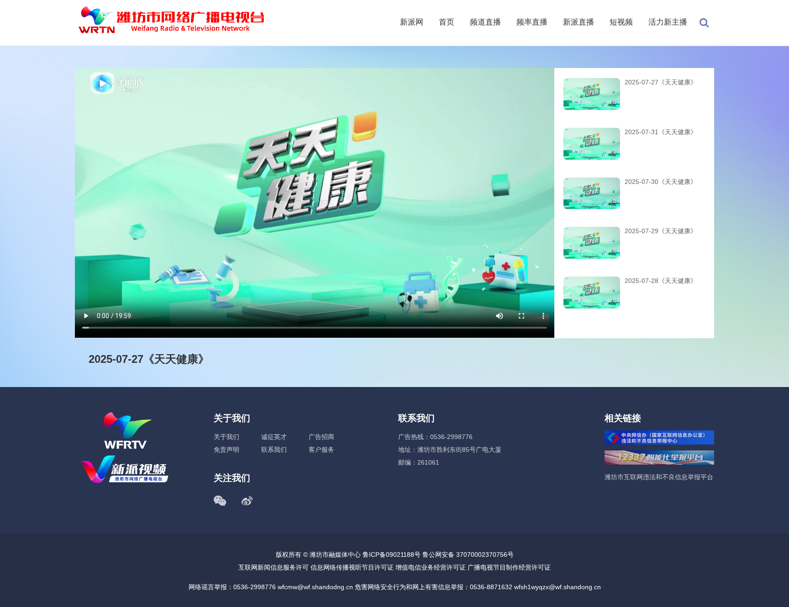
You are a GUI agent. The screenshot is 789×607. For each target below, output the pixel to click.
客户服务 (321, 449)
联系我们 (274, 449)
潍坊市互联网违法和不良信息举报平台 (659, 477)
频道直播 (485, 22)
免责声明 (226, 449)
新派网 (411, 22)
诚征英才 (274, 436)
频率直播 (531, 22)
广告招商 (321, 436)
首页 (446, 22)
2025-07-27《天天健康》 (661, 82)
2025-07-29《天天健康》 (661, 231)
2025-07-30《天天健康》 (661, 181)
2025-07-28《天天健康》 (661, 280)
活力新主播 (667, 22)
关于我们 (226, 436)
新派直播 (578, 22)
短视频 (621, 22)
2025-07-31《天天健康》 (661, 132)
